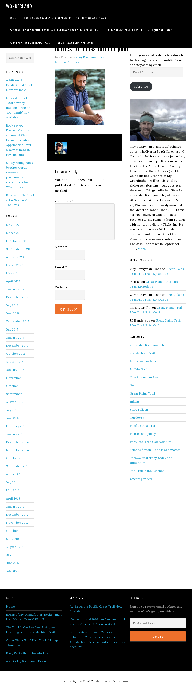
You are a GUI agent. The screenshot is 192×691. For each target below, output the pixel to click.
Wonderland (19, 6)
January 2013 (15, 506)
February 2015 (16, 426)
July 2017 (12, 329)
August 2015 (14, 402)
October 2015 (15, 386)
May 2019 (13, 273)
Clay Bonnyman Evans (145, 377)
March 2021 (14, 233)
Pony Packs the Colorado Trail (151, 442)
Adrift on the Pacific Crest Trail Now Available (19, 85)
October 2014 (16, 458)
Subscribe (141, 86)
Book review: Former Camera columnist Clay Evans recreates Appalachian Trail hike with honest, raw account (18, 140)
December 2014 (17, 442)
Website (61, 287)
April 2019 (13, 281)
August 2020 (15, 257)
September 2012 (17, 539)
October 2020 (16, 241)
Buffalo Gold (138, 369)
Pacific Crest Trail (143, 425)
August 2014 (14, 474)
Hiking (134, 401)
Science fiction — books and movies (155, 450)
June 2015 (13, 418)
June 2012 (13, 563)
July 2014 (12, 482)
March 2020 (14, 265)
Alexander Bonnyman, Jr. (147, 345)
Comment (64, 200)
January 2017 (15, 337)
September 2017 (17, 321)
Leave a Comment (68, 62)
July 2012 (12, 555)
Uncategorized (141, 479)
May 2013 (12, 490)
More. (142, 249)
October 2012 (16, 530)
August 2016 (14, 361)
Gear (133, 385)
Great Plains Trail (142, 393)
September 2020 (18, 249)
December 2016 (17, 345)
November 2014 (17, 450)
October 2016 (16, 353)
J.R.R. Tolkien (139, 409)
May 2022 (13, 225)
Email (61, 267)
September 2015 (17, 394)
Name (61, 247)
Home (10, 606)
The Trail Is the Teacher (147, 471)
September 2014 (17, 466)
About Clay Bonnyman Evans (26, 661)
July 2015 (12, 410)
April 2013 (13, 498)
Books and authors (143, 361)
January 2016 (15, 370)
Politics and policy (143, 434)
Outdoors (137, 417)
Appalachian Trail (142, 353)
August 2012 (14, 547)
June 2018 (13, 313)
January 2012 (15, 571)
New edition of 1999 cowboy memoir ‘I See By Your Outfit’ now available (18, 107)
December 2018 (17, 297)
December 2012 (17, 514)
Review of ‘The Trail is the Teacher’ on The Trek (20, 200)
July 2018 (12, 305)
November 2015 (17, 378)
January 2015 (15, 434)
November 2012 (17, 522)
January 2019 (15, 289)
